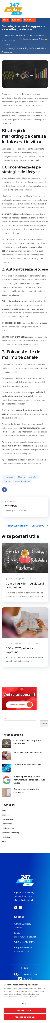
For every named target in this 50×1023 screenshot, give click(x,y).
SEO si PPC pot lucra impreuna (19, 650)
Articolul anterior (17, 526)
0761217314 (30, 942)
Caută (4, 718)
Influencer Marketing (10, 833)
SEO (4, 841)
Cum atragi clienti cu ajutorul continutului (25, 585)
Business (16, 20)
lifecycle (21, 477)
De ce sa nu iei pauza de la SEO (27, 764)
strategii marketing (22, 481)
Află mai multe (34, 997)
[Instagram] (20, 907)
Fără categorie (8, 828)
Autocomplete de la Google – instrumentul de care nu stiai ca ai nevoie (29, 779)
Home (5, 40)
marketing (33, 477)
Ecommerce (7, 824)
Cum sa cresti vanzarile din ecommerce (26, 790)
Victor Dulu (9, 35)
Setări (25, 1003)
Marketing (29, 20)
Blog (5, 20)
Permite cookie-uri (25, 1017)
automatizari (8, 477)
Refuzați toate (25, 1010)
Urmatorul (38, 526)
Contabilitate (7, 819)
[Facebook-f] (15, 907)
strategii (6, 481)
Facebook (4, 489)
